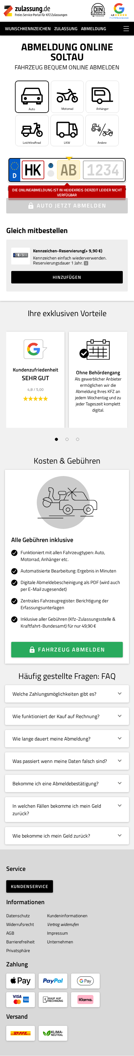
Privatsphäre (18, 950)
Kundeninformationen (67, 915)
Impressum (57, 933)
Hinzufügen (67, 277)
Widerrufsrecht (20, 924)
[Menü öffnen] (126, 28)
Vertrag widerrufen (63, 924)
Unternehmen (60, 941)
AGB (10, 933)
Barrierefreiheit (20, 941)
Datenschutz (18, 915)
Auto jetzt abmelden (71, 205)
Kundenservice (29, 886)
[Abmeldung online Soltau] (35, 11)
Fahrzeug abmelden (71, 649)
